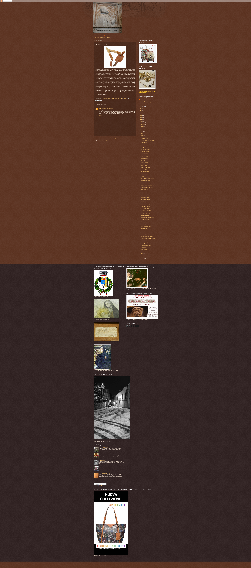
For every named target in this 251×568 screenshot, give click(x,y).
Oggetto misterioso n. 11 (145, 224)
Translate (103, 485)
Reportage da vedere (145, 174)
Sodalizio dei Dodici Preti (145, 151)
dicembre (143, 122)
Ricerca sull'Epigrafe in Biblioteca (105, 453)
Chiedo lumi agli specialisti (146, 241)
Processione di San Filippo (146, 210)
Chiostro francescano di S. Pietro (147, 187)
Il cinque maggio (144, 228)
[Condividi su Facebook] (99, 100)
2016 (141, 115)
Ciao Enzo (143, 160)
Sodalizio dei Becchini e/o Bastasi (147, 195)
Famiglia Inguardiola (144, 230)
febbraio (142, 256)
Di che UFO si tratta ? (145, 247)
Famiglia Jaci (143, 201)
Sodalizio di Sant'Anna (145, 142)
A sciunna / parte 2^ (144, 156)
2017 (141, 113)
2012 (141, 261)
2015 (141, 117)
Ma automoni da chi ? (145, 189)
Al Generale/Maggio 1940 (145, 136)
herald (100, 108)
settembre (143, 128)
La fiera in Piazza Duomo (145, 167)
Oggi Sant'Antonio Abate (103, 447)
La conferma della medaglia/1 (104, 473)
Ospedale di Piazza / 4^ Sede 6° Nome (148, 173)
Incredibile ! (143, 144)
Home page (115, 138)
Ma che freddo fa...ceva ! (145, 240)
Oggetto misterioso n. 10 (145, 234)
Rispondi (100, 115)
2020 (141, 108)
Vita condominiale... (144, 153)
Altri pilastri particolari (145, 215)
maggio (142, 135)
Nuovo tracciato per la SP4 (146, 245)
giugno (142, 133)
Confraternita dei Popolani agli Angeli (148, 222)
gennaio (142, 258)
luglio (142, 131)
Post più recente (98, 138)
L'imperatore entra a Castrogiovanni (147, 217)
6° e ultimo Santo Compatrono (146, 191)
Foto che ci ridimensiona (145, 149)
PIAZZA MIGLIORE (144, 138)
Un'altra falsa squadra (145, 208)
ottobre (142, 126)
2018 (141, 112)
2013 (141, 121)
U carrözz (142, 176)
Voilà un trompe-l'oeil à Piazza (146, 226)
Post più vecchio (131, 138)
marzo (142, 255)
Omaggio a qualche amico (146, 213)
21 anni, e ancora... (144, 169)
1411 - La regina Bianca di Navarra (147, 178)
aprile (142, 253)
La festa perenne (144, 203)
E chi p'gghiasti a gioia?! (145, 206)
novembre (143, 124)
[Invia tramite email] (96, 100)
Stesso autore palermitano (146, 154)
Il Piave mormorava (144, 163)
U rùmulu (142, 147)
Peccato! (101, 466)
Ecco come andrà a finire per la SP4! (148, 238)
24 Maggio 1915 (144, 165)
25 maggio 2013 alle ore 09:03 (107, 108)
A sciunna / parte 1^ (144, 162)
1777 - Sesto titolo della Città (146, 183)
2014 (141, 119)
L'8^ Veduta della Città (145, 171)
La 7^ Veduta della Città (145, 199)
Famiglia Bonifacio (144, 158)
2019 (141, 110)
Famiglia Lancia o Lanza (145, 180)
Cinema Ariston (102, 460)
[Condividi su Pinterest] (101, 100)
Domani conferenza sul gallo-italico (147, 140)
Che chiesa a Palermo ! (145, 204)
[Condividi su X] (98, 100)
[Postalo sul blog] (97, 100)
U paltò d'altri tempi (144, 221)
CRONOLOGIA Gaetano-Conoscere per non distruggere (147, 100)
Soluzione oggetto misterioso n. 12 (147, 185)
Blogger (146, 558)
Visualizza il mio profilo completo (145, 102)
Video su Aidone (144, 243)
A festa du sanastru (144, 249)
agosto (142, 129)
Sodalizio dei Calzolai (145, 182)
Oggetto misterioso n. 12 (145, 197)
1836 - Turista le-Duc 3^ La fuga (147, 236)
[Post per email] (128, 98)
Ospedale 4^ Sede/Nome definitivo (147, 145)
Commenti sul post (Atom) (103, 140)
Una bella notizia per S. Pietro (146, 212)
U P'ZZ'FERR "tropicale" (145, 219)
